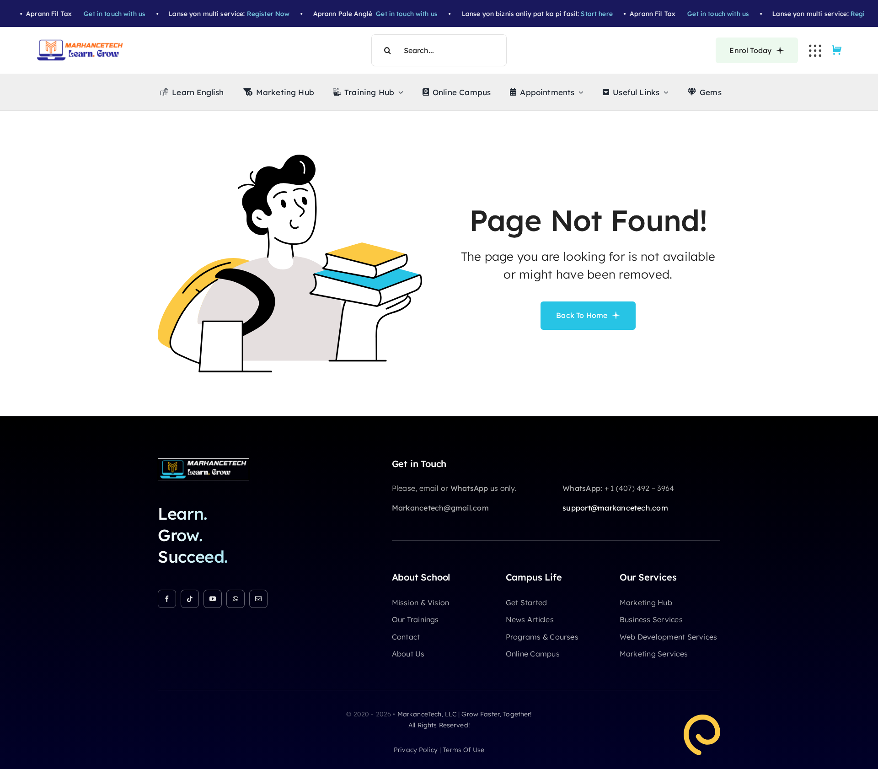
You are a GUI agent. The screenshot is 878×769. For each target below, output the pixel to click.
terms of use (463, 750)
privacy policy (416, 750)
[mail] (258, 599)
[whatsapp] (235, 599)
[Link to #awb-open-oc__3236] (815, 50)
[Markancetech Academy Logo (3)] (203, 462)
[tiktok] (190, 599)
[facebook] (167, 599)
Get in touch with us (96, 14)
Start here (578, 14)
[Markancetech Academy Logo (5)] (80, 43)
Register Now (250, 14)
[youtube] (212, 599)
